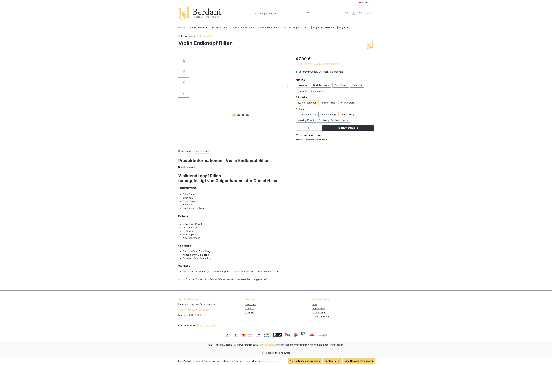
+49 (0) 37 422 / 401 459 (194, 310)
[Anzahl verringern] (299, 128)
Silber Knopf (348, 114)
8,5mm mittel (329, 102)
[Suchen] (307, 13)
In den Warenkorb (348, 127)
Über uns (250, 304)
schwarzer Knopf (307, 114)
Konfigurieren (332, 361)
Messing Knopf (306, 120)
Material (249, 308)
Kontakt (249, 312)
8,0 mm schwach (307, 102)
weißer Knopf (329, 114)
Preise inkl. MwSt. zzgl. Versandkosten (317, 63)
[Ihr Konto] (353, 13)
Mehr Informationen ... (271, 361)
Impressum (318, 308)
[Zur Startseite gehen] (199, 13)
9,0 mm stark (347, 102)
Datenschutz (319, 312)
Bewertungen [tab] (202, 151)
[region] (234, 87)
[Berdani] (369, 45)
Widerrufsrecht (320, 316)
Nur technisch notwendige (305, 361)
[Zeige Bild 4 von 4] (247, 115)
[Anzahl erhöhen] (318, 128)
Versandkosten (266, 344)
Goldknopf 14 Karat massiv (333, 120)
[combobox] (279, 13)
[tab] (185, 151)
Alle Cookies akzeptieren (359, 361)
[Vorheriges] (194, 86)
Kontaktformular (206, 325)
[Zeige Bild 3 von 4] (243, 115)
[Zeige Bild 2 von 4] (238, 115)
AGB (314, 304)
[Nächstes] (287, 86)
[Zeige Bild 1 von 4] (234, 115)
